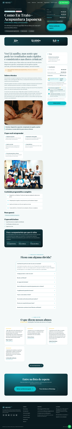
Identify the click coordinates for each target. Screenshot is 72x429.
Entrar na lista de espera (54, 27)
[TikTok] (11, 415)
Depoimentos (46, 2)
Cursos (29, 2)
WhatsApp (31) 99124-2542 (43, 409)
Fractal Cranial (26, 417)
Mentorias (34, 2)
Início (5, 8)
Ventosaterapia (26, 413)
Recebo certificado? (21, 277)
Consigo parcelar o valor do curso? (25, 273)
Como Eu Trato (26, 415)
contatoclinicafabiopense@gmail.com (45, 411)
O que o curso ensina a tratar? (24, 294)
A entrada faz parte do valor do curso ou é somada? (29, 263)
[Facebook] (6, 415)
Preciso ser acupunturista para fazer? (25, 303)
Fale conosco (65, 2)
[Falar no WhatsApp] (69, 426)
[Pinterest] (16, 415)
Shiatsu (24, 421)
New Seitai (25, 409)
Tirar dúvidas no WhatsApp (47, 389)
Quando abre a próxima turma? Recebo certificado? (29, 307)
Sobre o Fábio (40, 2)
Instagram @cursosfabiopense (44, 413)
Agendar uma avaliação (61, 416)
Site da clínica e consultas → (62, 414)
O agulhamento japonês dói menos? (25, 290)
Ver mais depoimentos (35, 365)
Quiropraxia (25, 411)
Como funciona (54, 2)
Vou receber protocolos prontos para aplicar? (27, 299)
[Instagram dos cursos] (4, 415)
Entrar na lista (56, 103)
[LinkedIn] (14, 415)
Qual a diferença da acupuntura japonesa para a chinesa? (30, 286)
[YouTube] (9, 415)
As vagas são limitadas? (22, 282)
